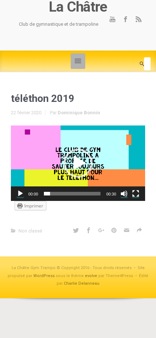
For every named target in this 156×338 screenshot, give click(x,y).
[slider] (72, 193)
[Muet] (124, 193)
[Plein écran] (135, 193)
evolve (91, 275)
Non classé (30, 231)
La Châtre (78, 7)
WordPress (44, 275)
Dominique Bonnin (79, 112)
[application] (78, 163)
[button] (78, 163)
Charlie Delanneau (81, 283)
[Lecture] (20, 193)
